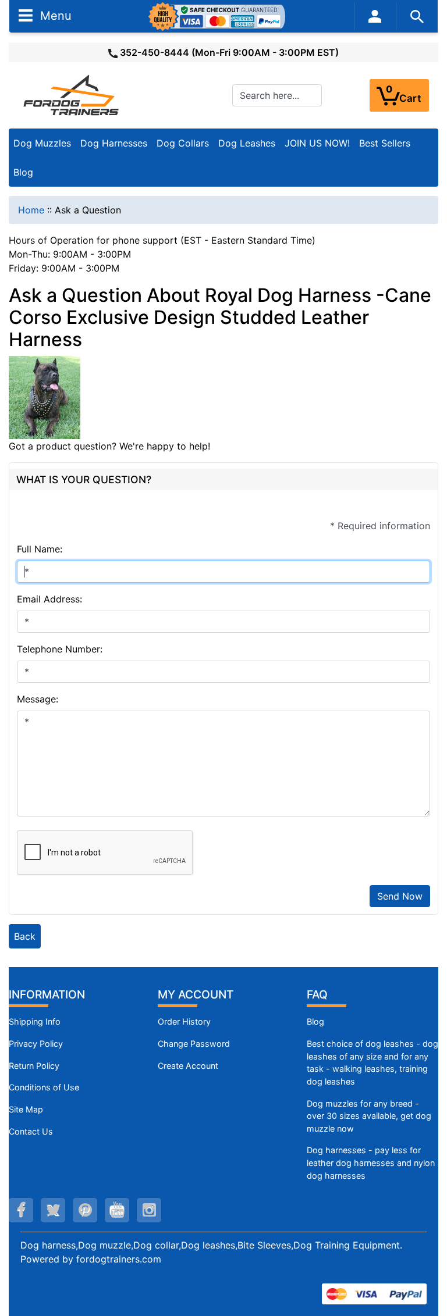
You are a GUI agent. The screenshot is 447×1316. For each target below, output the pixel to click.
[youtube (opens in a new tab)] (117, 1210)
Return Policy (34, 1066)
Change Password (194, 1043)
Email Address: (49, 599)
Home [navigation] (31, 210)
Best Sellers (384, 143)
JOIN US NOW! (317, 143)
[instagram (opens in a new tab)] (149, 1210)
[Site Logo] (72, 95)
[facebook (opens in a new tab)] (21, 1210)
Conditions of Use (44, 1087)
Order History (184, 1021)
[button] (425, 1258)
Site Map (26, 1109)
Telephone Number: (59, 649)
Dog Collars (183, 143)
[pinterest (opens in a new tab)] (85, 1210)
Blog (23, 172)
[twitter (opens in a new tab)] (53, 1210)
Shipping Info (35, 1021)
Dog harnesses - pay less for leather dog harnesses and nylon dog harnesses (371, 1162)
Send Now (400, 896)
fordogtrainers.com (118, 1259)
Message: (37, 699)
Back (25, 936)
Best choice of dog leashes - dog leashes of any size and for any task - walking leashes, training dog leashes (372, 1062)
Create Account (188, 1066)
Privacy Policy (36, 1043)
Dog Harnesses (113, 143)
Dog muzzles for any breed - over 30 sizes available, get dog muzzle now (369, 1116)
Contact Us (31, 1131)
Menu (54, 15)
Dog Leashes (246, 143)
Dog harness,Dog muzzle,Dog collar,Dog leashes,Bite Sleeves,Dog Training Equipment (210, 1245)
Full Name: (39, 549)
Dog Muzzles (42, 143)
